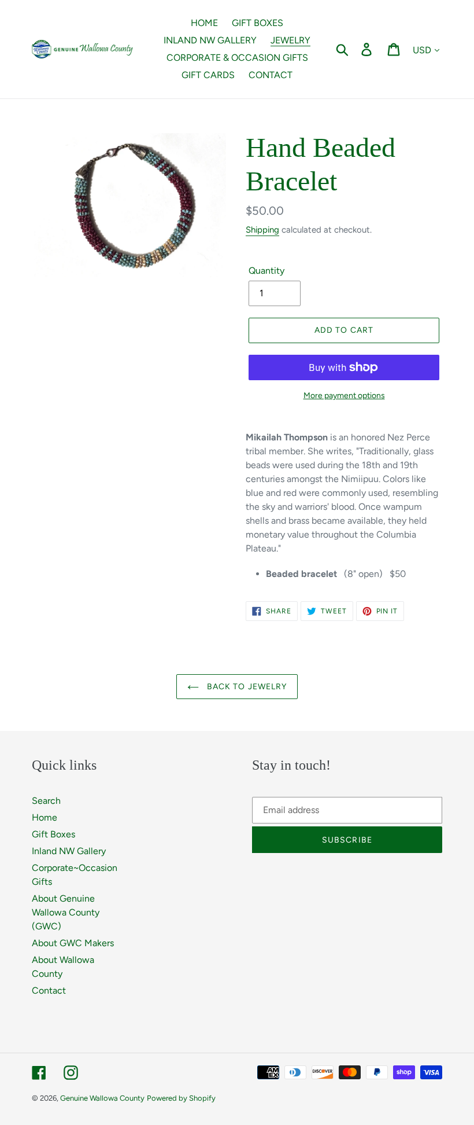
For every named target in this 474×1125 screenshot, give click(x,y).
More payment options (344, 395)
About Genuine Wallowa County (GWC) (65, 912)
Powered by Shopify (181, 1098)
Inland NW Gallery (69, 850)
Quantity (266, 270)
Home (44, 817)
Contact (49, 990)
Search (46, 800)
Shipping (262, 230)
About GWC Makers (73, 943)
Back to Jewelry (246, 687)
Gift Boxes (53, 834)
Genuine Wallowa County (102, 1098)
